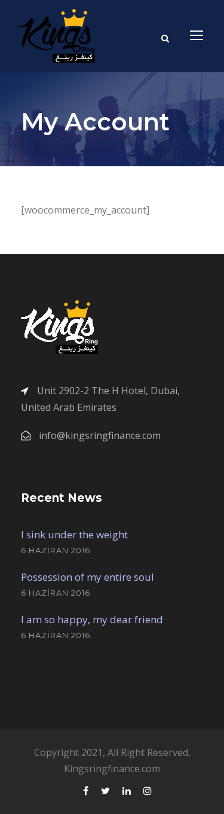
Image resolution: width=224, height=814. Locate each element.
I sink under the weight (74, 534)
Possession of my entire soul (87, 577)
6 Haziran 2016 (55, 550)
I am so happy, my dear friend (92, 619)
